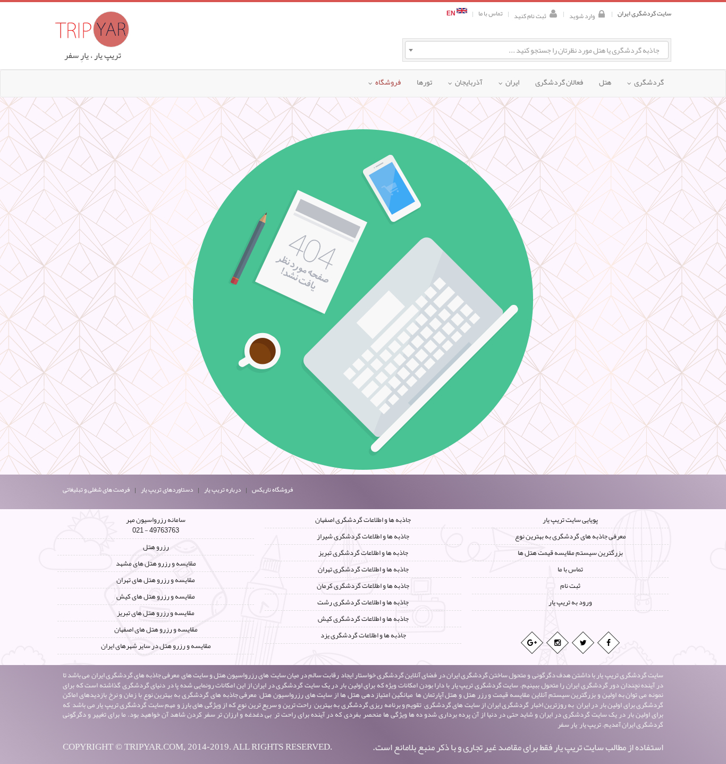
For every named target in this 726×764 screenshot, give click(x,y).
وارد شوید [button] (582, 15)
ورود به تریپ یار (570, 602)
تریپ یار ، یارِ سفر (92, 55)
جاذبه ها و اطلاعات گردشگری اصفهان (363, 520)
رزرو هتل (156, 547)
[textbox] (537, 50)
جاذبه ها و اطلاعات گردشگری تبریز (363, 553)
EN (451, 13)
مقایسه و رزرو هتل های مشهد (156, 563)
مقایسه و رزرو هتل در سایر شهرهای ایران (156, 646)
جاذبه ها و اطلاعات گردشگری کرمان (363, 586)
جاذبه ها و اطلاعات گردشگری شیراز (363, 536)
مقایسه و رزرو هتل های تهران (155, 580)
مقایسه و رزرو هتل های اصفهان (156, 629)
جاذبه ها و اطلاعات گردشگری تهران (363, 569)
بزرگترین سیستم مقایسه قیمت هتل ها (570, 553)
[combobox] (537, 50)
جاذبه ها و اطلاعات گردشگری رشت (363, 602)
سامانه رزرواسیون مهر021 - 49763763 (155, 525)
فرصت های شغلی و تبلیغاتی (96, 489)
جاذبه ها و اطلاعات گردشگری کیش (363, 619)
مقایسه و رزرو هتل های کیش (155, 596)
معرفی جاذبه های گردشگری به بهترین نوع (570, 536)
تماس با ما (490, 13)
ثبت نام (570, 586)
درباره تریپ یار (222, 489)
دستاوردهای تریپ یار (167, 489)
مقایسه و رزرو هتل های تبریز (156, 613)
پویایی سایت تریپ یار (570, 520)
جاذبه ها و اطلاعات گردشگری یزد (363, 635)
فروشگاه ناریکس (272, 489)
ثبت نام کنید (530, 15)
